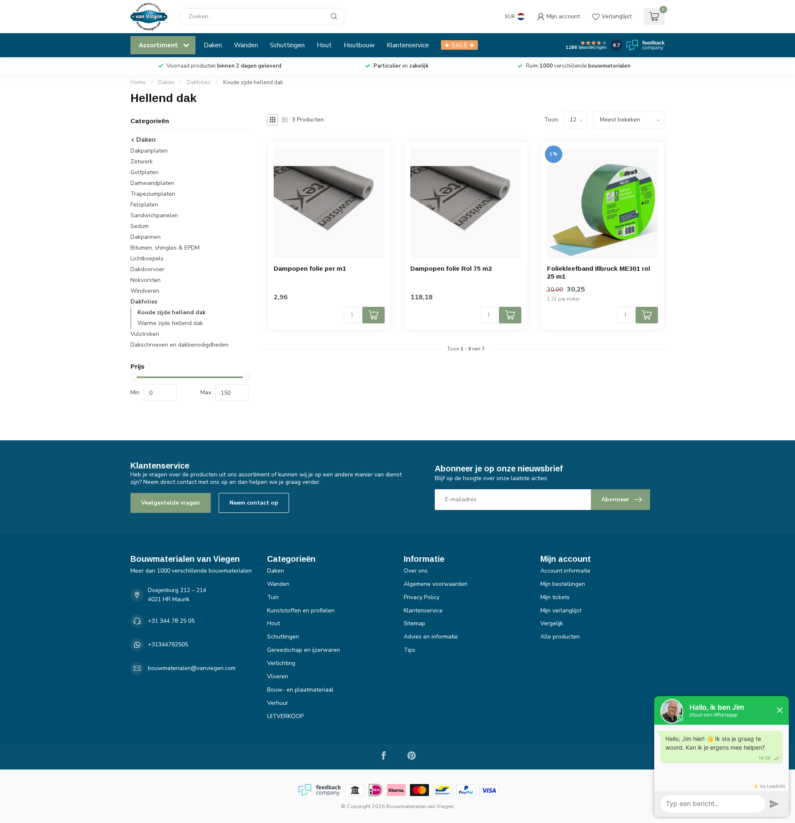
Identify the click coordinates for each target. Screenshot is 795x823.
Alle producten (560, 637)
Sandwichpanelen (154, 215)
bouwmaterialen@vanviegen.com (192, 668)
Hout (324, 45)
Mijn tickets (555, 597)
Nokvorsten (145, 280)
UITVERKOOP (285, 716)
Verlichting (281, 663)
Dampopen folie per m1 (310, 268)
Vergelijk (551, 623)
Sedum (139, 226)
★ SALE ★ (459, 45)
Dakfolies (199, 82)
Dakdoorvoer (147, 269)
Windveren (144, 291)
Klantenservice (408, 45)
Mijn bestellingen (562, 584)
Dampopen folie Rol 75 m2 (451, 268)
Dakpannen (145, 237)
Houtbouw (359, 45)
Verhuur (277, 703)
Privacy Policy (421, 597)
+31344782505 (168, 644)
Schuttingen (287, 45)
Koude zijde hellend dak (253, 82)
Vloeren (277, 676)
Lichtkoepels (147, 258)
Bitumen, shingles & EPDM (165, 248)
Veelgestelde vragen (170, 503)
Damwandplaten (152, 183)
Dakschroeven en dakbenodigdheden (179, 345)
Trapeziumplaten (152, 194)
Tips (409, 650)
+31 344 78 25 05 (171, 621)
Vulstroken (144, 334)
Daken (213, 45)
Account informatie (565, 571)
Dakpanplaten (149, 151)
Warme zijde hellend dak (170, 323)
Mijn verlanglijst (560, 610)
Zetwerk (141, 161)
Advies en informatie (431, 637)
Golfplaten (144, 172)
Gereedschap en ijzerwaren (303, 650)
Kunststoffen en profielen (301, 610)
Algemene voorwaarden (435, 584)
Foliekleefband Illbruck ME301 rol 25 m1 (598, 272)
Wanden (246, 45)
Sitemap (414, 623)
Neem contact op (253, 503)
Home (138, 82)
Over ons (416, 571)
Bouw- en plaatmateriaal (300, 690)
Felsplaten (144, 205)
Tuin (273, 597)
